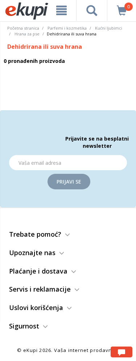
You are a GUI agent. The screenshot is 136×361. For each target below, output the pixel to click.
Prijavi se (69, 181)
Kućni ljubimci (108, 28)
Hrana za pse (27, 33)
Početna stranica (23, 28)
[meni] (61, 10)
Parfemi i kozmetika (67, 28)
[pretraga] (92, 10)
